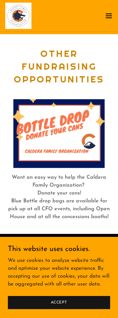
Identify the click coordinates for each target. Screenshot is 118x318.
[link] (18, 16)
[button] (108, 15)
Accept (59, 302)
